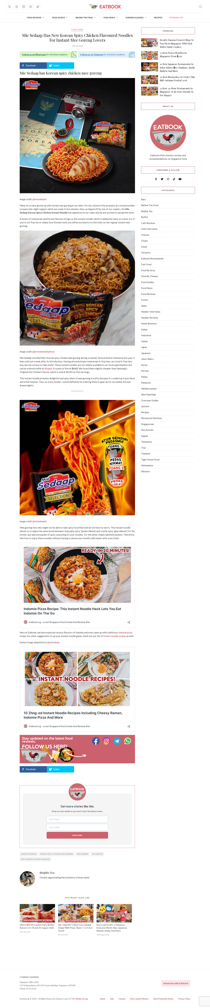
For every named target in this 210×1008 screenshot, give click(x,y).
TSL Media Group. (79, 998)
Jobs (112, 998)
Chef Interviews (149, 228)
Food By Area (148, 270)
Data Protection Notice (163, 998)
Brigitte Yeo (47, 873)
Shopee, (48, 368)
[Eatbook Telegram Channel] (117, 741)
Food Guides (58, 18)
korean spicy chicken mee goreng (56, 854)
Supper (144, 436)
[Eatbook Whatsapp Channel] (128, 741)
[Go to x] (9, 7)
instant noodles (29, 854)
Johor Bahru (147, 359)
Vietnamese (147, 465)
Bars (143, 199)
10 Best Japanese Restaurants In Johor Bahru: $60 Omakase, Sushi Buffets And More (177, 67)
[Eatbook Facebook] (96, 741)
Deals (144, 246)
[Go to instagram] (24, 7)
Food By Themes (149, 276)
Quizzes (145, 406)
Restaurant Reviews (151, 418)
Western (145, 471)
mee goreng (83, 854)
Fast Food (146, 264)
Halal (144, 305)
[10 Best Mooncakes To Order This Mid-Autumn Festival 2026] (149, 79)
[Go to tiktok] (38, 7)
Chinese (145, 234)
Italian (144, 341)
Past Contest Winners (139, 998)
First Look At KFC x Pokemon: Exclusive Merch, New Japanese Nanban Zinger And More (112, 928)
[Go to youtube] (31, 7)
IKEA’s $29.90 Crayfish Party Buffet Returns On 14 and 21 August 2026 (37, 926)
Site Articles (147, 430)
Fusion (144, 299)
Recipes (158, 18)
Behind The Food (84, 18)
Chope (144, 240)
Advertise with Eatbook (175, 983)
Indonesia (146, 335)
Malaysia (146, 382)
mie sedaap (97, 854)
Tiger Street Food (150, 459)
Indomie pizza (125, 632)
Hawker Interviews (150, 311)
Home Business (149, 323)
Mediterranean (149, 388)
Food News (109, 18)
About (102, 998)
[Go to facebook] (17, 7)
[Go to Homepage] (105, 6)
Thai (143, 447)
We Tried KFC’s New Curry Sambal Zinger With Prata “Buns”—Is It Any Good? (75, 928)
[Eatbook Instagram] (107, 741)
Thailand (145, 453)
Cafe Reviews (148, 223)
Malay (144, 376)
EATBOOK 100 (176, 18)
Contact (121, 998)
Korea (144, 365)
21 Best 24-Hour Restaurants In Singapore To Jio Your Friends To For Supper (177, 92)
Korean (145, 370)
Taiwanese (146, 441)
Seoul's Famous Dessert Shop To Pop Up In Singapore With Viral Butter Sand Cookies (177, 43)
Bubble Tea (146, 211)
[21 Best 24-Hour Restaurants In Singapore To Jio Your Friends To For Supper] (149, 92)
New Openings (148, 394)
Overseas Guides (134, 18)
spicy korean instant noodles (35, 859)
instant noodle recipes (114, 636)
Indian (144, 329)
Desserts (146, 252)
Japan (144, 347)
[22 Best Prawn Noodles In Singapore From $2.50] (149, 55)
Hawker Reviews (149, 317)
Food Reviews (34, 18)
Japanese (146, 353)
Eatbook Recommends (152, 258)
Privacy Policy (184, 998)
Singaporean (147, 424)
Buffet (144, 217)
